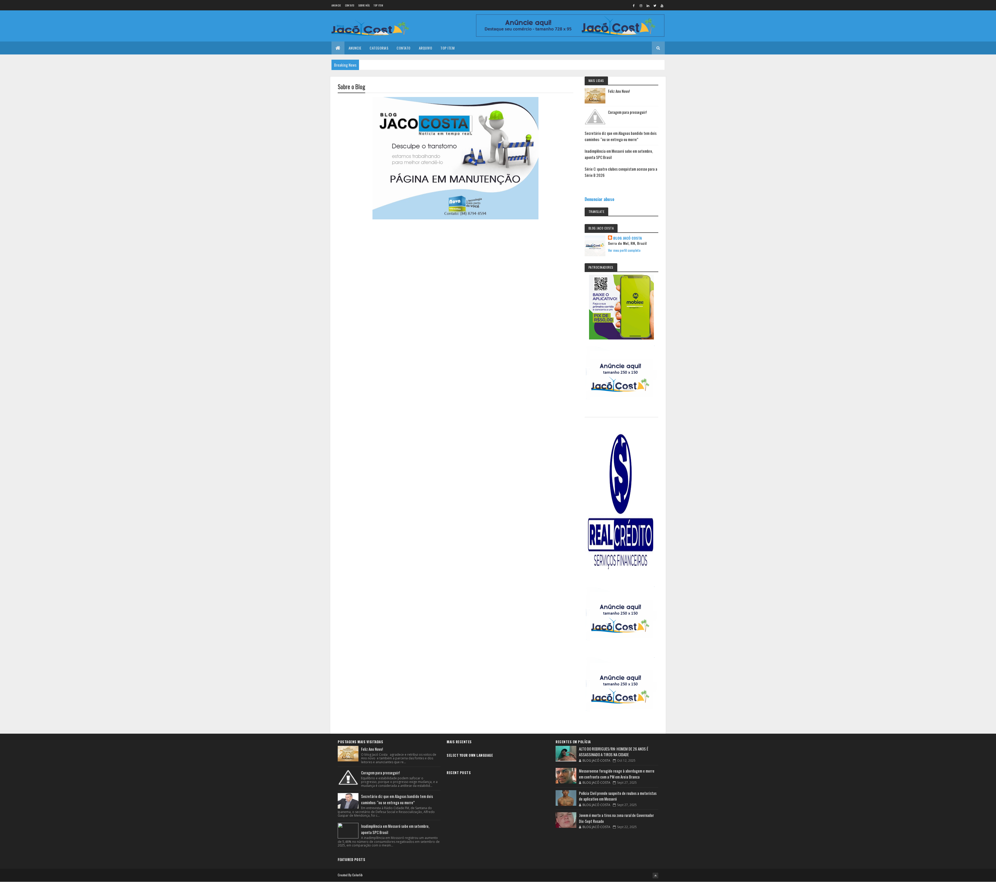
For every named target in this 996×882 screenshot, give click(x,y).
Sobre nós (364, 5)
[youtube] (662, 5)
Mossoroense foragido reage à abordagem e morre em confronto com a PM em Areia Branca (616, 774)
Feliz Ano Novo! (619, 91)
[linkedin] (648, 5)
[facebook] (634, 5)
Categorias (379, 48)
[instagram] (641, 5)
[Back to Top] (655, 875)
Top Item (378, 5)
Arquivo (425, 48)
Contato (349, 5)
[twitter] (655, 5)
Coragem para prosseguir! (627, 112)
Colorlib (357, 875)
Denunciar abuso (599, 199)
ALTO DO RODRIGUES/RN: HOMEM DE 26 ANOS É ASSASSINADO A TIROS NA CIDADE (613, 752)
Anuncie (336, 5)
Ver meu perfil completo (624, 250)
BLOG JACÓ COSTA (627, 238)
